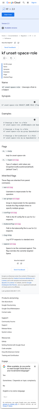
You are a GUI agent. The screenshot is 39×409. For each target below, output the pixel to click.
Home (4, 36)
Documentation (13, 36)
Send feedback (10, 47)
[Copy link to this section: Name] (10, 82)
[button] (19, 28)
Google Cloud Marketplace (11, 308)
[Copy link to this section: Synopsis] (12, 96)
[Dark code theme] (34, 102)
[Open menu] (3, 2)
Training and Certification (10, 355)
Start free (8, 15)
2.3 (13, 9)
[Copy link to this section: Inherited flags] (18, 176)
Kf (7, 9)
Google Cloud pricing (9, 305)
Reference (8, 38)
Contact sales (6, 312)
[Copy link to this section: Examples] (13, 114)
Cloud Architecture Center (11, 352)
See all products (7, 302)
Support (4, 325)
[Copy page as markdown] (11, 58)
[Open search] (23, 2)
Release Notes (7, 328)
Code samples (6, 348)
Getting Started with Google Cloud (13, 345)
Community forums (8, 321)
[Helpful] (15, 42)
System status (7, 332)
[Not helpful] (18, 42)
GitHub (4, 341)
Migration (24, 36)
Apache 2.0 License (8, 282)
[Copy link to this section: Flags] (9, 146)
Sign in (34, 2)
